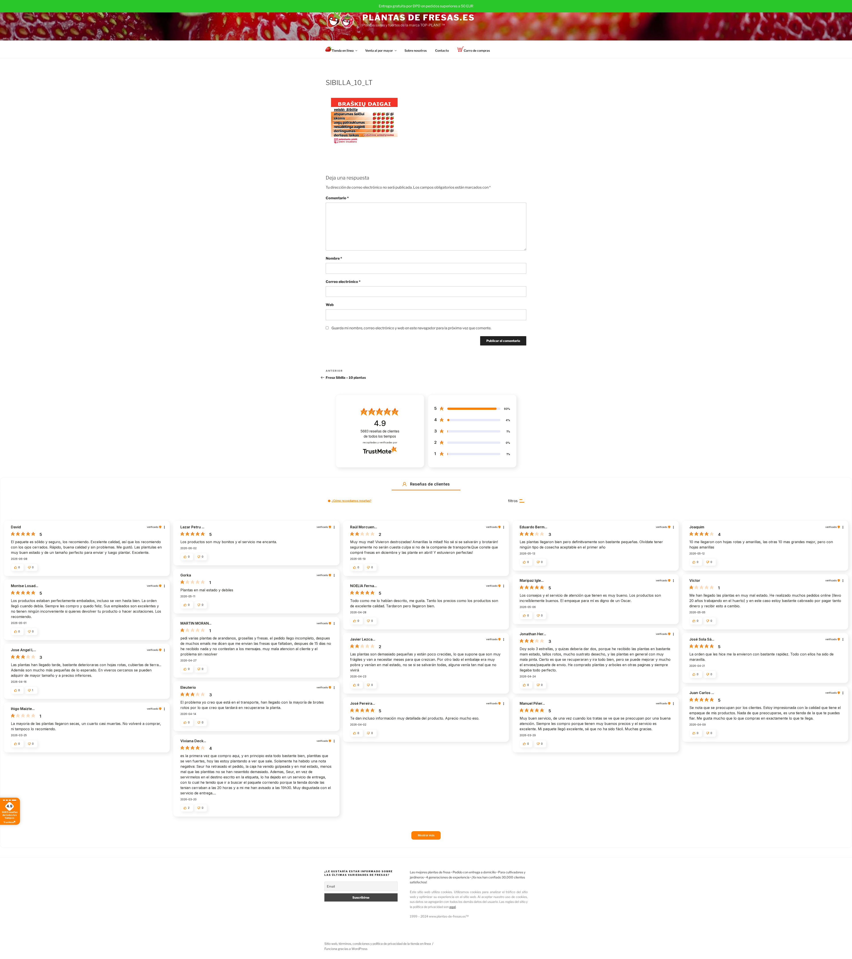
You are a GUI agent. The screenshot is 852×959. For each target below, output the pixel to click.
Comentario (337, 198)
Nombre (334, 258)
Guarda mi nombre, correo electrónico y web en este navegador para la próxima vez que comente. (411, 328)
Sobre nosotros (415, 50)
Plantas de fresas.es (418, 17)
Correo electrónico (343, 282)
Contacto (442, 50)
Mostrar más (426, 835)
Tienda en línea (343, 50)
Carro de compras (477, 50)
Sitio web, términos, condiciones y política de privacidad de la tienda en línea (377, 943)
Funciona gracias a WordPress (345, 949)
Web (330, 305)
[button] (404, 484)
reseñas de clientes (380, 433)
